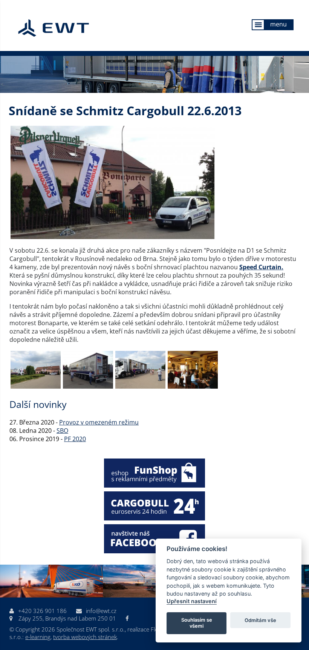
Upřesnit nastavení (192, 601)
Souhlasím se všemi (196, 623)
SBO (62, 430)
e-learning (37, 637)
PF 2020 (75, 439)
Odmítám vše (260, 620)
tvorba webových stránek (85, 637)
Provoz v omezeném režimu (99, 422)
